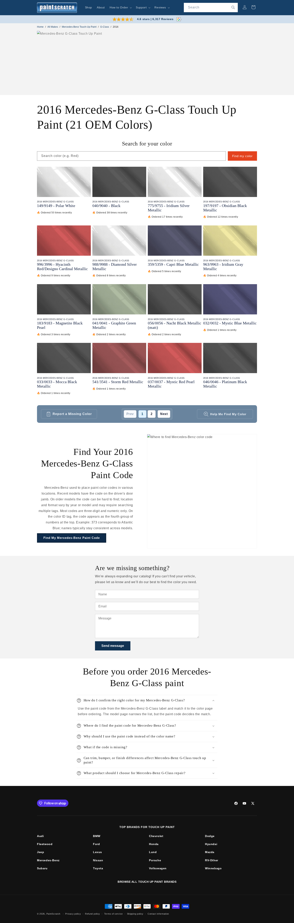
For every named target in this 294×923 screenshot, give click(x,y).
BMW (96, 836)
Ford (96, 844)
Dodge (210, 836)
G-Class (104, 26)
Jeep (40, 852)
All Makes (52, 26)
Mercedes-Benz (48, 860)
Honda (154, 844)
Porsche (155, 860)
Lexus (97, 852)
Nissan (98, 860)
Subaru (42, 868)
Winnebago (213, 868)
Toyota (98, 868)
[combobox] (211, 7)
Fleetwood (44, 844)
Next (164, 414)
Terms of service (113, 914)
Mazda (209, 852)
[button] (120, 7)
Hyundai (211, 844)
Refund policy (92, 914)
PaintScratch (53, 914)
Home (40, 26)
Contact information (158, 914)
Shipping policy (135, 914)
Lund (153, 852)
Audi (40, 836)
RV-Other (211, 860)
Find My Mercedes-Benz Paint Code (71, 537)
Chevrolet (156, 836)
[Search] (233, 7)
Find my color (242, 156)
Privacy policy (73, 914)
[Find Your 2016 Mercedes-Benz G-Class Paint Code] (202, 491)
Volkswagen (158, 868)
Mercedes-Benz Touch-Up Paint (79, 26)
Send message (112, 645)
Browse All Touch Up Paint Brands (147, 881)
